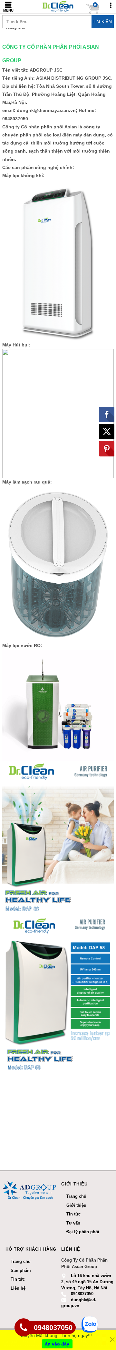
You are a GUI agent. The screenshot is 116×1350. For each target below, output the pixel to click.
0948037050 (82, 1293)
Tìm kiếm (102, 21)
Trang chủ (76, 1196)
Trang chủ (21, 1261)
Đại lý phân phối (82, 1231)
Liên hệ (18, 1288)
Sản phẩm (21, 1270)
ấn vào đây (57, 1343)
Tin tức (18, 1279)
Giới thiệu (76, 1205)
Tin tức (73, 1214)
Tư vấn (73, 1223)
